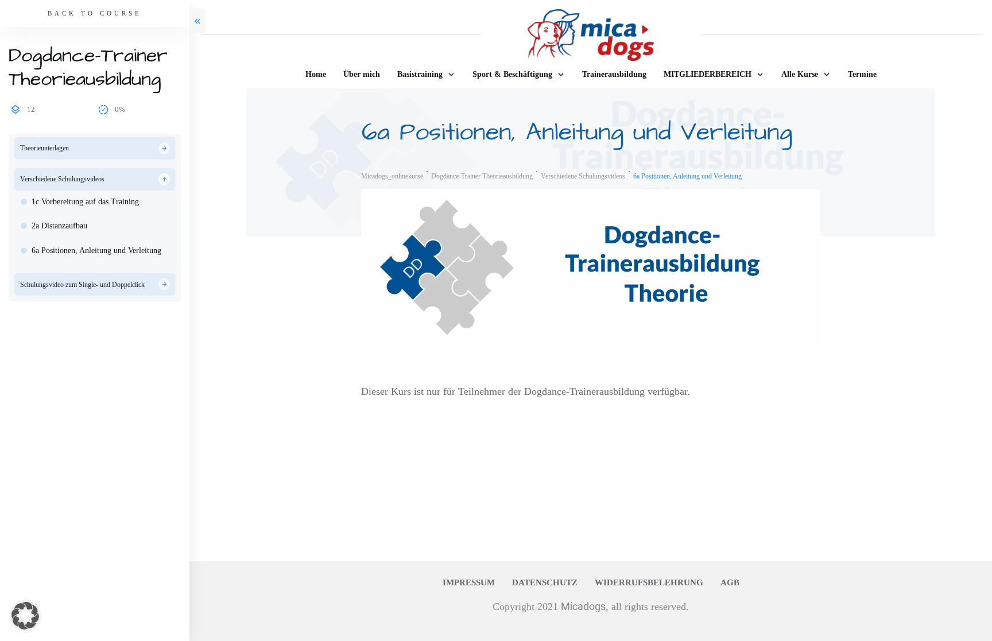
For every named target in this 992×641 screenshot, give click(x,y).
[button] (25, 616)
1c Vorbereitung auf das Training (85, 201)
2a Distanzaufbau (59, 226)
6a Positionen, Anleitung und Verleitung (96, 250)
